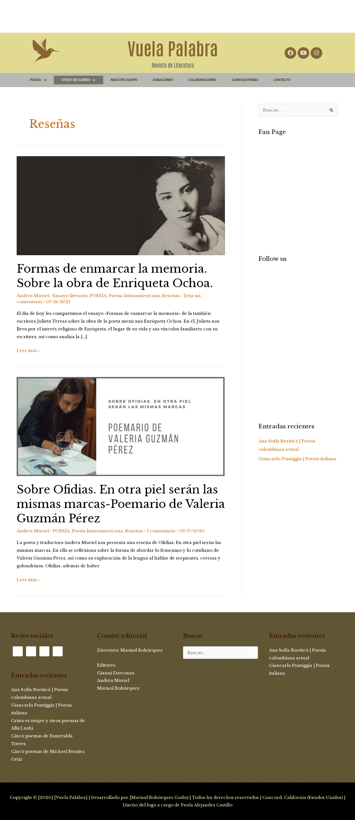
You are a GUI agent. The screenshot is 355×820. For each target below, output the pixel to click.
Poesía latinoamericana (134, 295)
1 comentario (161, 530)
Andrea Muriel (113, 680)
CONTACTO (281, 80)
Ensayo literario (70, 295)
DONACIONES (163, 80)
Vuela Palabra (173, 47)
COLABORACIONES (202, 80)
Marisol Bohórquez (142, 650)
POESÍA (35, 80)
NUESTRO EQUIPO (124, 80)
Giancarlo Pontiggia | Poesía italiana (297, 458)
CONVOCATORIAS (245, 80)
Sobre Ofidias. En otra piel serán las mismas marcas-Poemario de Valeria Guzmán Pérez (121, 504)
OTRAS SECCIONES (76, 80)
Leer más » (28, 350)
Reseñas (171, 295)
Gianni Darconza (116, 672)
